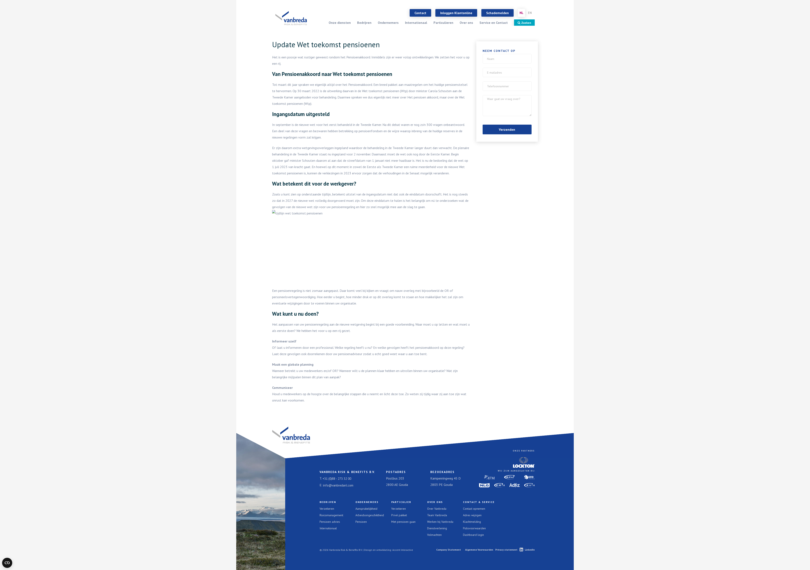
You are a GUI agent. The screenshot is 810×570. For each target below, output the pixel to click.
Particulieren (443, 22)
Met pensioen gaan (403, 522)
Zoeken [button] (525, 23)
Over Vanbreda (436, 509)
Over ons (466, 22)
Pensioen (361, 522)
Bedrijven (364, 22)
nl (521, 13)
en (530, 13)
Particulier (401, 502)
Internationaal (416, 22)
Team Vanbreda (437, 515)
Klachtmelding (472, 522)
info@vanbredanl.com (338, 485)
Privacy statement (506, 549)
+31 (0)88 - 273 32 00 (337, 479)
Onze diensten (340, 22)
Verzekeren (327, 509)
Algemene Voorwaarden (479, 549)
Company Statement (448, 549)
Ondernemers (388, 22)
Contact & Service (479, 502)
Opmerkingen (497, 98)
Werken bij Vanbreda (440, 522)
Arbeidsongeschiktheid (369, 515)
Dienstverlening (437, 528)
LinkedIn (530, 549)
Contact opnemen (474, 509)
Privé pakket (399, 515)
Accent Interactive (402, 549)
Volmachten (434, 535)
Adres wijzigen (472, 515)
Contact (420, 13)
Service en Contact (493, 22)
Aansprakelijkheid (366, 509)
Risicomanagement (331, 515)
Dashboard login (473, 535)
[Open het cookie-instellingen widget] (7, 563)
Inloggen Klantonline (456, 13)
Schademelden (497, 13)
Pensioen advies (330, 522)
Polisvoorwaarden (474, 528)
